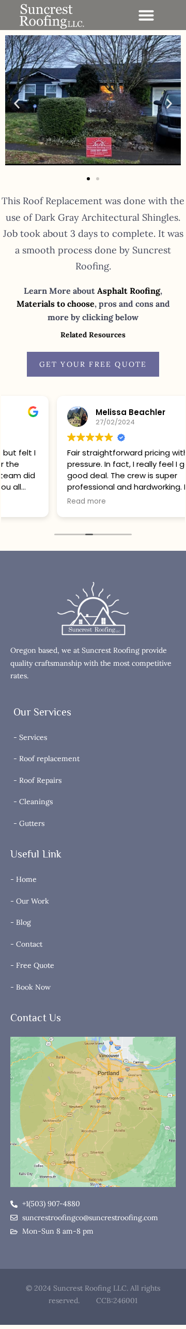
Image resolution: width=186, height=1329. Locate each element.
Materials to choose (56, 303)
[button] (146, 15)
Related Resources (93, 334)
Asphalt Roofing (128, 290)
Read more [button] (35, 501)
